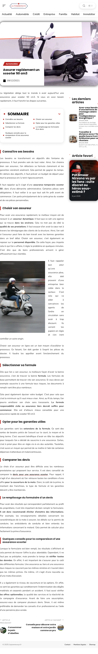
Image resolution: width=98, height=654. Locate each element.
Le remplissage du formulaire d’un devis (47, 128)
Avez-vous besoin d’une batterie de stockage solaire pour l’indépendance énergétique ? (88, 112)
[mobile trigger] (5, 5)
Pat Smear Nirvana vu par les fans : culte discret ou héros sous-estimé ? (83, 183)
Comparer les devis (13, 127)
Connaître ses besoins (14, 119)
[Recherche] (84, 6)
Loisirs (76, 171)
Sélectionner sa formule (14, 123)
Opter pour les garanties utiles (48, 123)
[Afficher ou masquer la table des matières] (44, 113)
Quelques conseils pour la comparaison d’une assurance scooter (17, 135)
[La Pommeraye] (18, 5)
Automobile (12, 64)
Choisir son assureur (44, 119)
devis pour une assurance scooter (30, 474)
